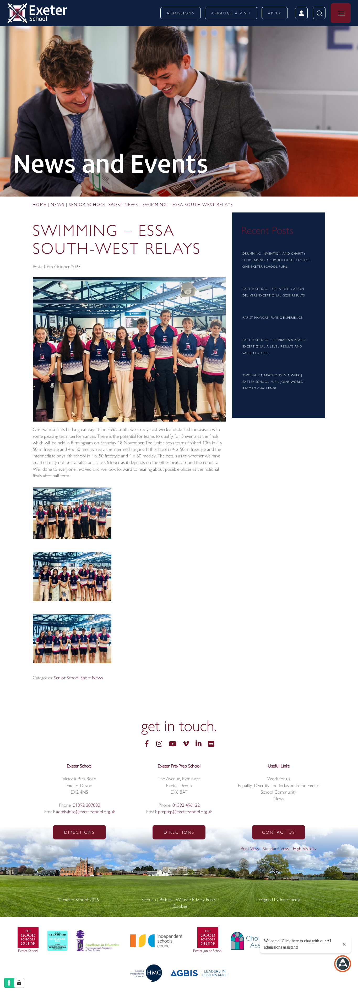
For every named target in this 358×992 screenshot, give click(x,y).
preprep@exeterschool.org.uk (185, 812)
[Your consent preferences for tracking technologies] (19, 983)
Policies (166, 900)
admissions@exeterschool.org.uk (85, 812)
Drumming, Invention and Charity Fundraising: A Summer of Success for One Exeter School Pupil (276, 260)
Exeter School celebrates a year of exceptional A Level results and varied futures (275, 347)
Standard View (276, 849)
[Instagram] (159, 744)
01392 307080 (86, 805)
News (278, 799)
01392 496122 (186, 805)
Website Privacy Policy (196, 900)
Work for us (278, 779)
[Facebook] (147, 744)
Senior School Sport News (78, 678)
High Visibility (305, 849)
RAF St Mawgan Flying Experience (272, 318)
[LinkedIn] (199, 744)
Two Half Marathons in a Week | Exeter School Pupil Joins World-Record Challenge (273, 382)
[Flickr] (211, 744)
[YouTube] (172, 744)
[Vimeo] (186, 744)
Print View (250, 849)
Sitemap (149, 900)
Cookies (180, 906)
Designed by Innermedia (278, 900)
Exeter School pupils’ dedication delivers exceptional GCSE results (273, 292)
